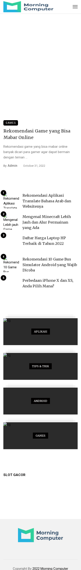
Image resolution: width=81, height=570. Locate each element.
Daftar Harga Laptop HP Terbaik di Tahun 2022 (44, 241)
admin (12, 165)
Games (11, 122)
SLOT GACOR (14, 475)
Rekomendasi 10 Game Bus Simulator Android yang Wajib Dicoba (49, 264)
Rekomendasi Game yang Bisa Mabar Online (36, 134)
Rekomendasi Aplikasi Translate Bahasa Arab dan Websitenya (46, 200)
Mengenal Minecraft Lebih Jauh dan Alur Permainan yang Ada (46, 222)
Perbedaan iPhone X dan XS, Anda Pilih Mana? (47, 283)
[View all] (40, 331)
